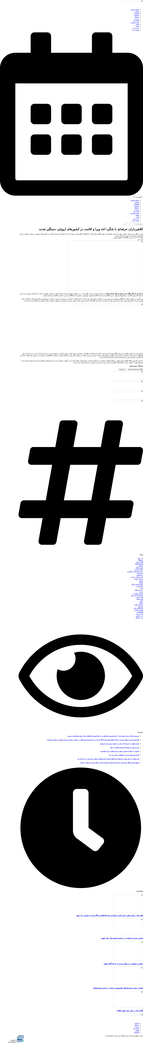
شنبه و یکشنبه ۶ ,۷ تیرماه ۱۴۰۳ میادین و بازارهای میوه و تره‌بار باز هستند (119, 743)
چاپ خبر (140, 239)
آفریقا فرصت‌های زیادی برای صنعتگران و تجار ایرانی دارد (124, 755)
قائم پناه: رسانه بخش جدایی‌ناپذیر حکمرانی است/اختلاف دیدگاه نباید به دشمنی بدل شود (109, 915)
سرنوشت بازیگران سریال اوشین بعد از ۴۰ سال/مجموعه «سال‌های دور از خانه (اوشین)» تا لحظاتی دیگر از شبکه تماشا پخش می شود (103, 736)
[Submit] (124, 224)
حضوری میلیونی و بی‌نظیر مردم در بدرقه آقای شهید (123, 964)
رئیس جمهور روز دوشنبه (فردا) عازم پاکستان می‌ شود (124, 747)
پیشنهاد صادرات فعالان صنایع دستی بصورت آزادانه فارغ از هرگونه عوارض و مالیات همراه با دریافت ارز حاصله (109, 762)
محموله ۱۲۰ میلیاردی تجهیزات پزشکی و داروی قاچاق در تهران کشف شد (119, 751)
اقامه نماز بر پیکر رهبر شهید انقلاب (129, 1011)
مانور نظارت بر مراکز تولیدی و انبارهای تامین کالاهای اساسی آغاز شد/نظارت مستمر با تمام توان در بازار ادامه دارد (108, 759)
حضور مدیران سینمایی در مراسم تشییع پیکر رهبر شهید (122, 938)
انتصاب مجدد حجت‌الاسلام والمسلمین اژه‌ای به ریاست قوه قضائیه (118, 988)
